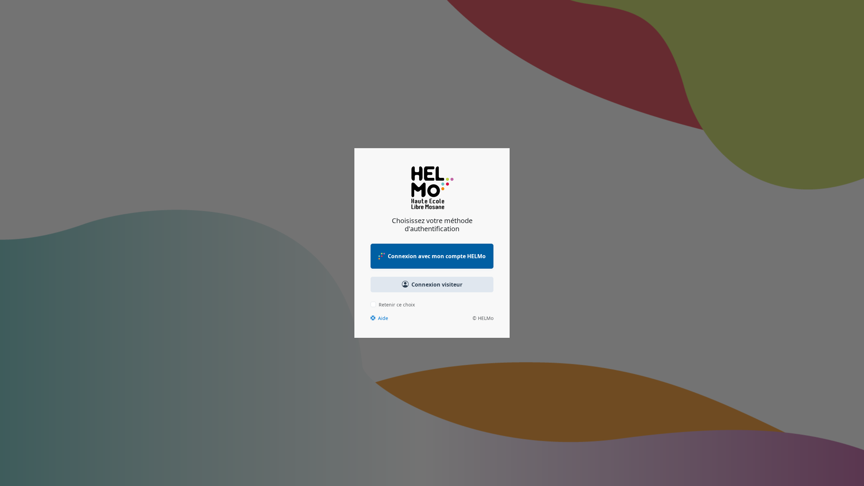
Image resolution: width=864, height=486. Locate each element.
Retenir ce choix (397, 304)
